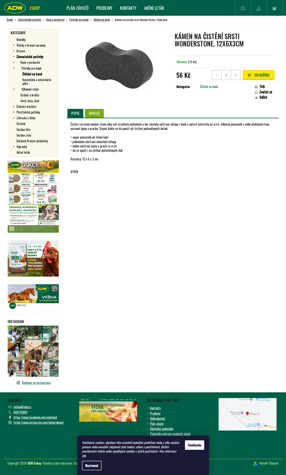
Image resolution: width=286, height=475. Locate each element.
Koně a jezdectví (30, 62)
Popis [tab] (75, 113)
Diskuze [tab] (94, 113)
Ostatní (21, 123)
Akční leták (23, 152)
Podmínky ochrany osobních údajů (170, 433)
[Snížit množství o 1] (217, 75)
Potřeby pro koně (31, 68)
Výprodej (22, 146)
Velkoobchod (157, 418)
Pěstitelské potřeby (28, 112)
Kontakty (155, 408)
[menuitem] (77, 8)
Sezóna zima (24, 135)
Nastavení (91, 465)
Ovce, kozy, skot (29, 100)
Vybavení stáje (30, 89)
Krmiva (21, 51)
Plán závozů (157, 423)
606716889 (20, 412)
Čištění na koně (32, 74)
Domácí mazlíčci (26, 106)
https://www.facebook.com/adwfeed (35, 417)
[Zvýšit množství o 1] (235, 75)
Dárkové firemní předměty (32, 141)
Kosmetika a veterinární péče (36, 81)
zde (84, 455)
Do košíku (262, 75)
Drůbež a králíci (29, 95)
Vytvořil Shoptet (269, 463)
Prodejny (155, 413)
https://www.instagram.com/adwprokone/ (39, 422)
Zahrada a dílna (26, 118)
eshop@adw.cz (22, 407)
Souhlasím (194, 445)
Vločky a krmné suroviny (31, 45)
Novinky (21, 39)
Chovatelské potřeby (30, 56)
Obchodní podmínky (161, 428)
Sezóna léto (23, 129)
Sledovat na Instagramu (36, 382)
